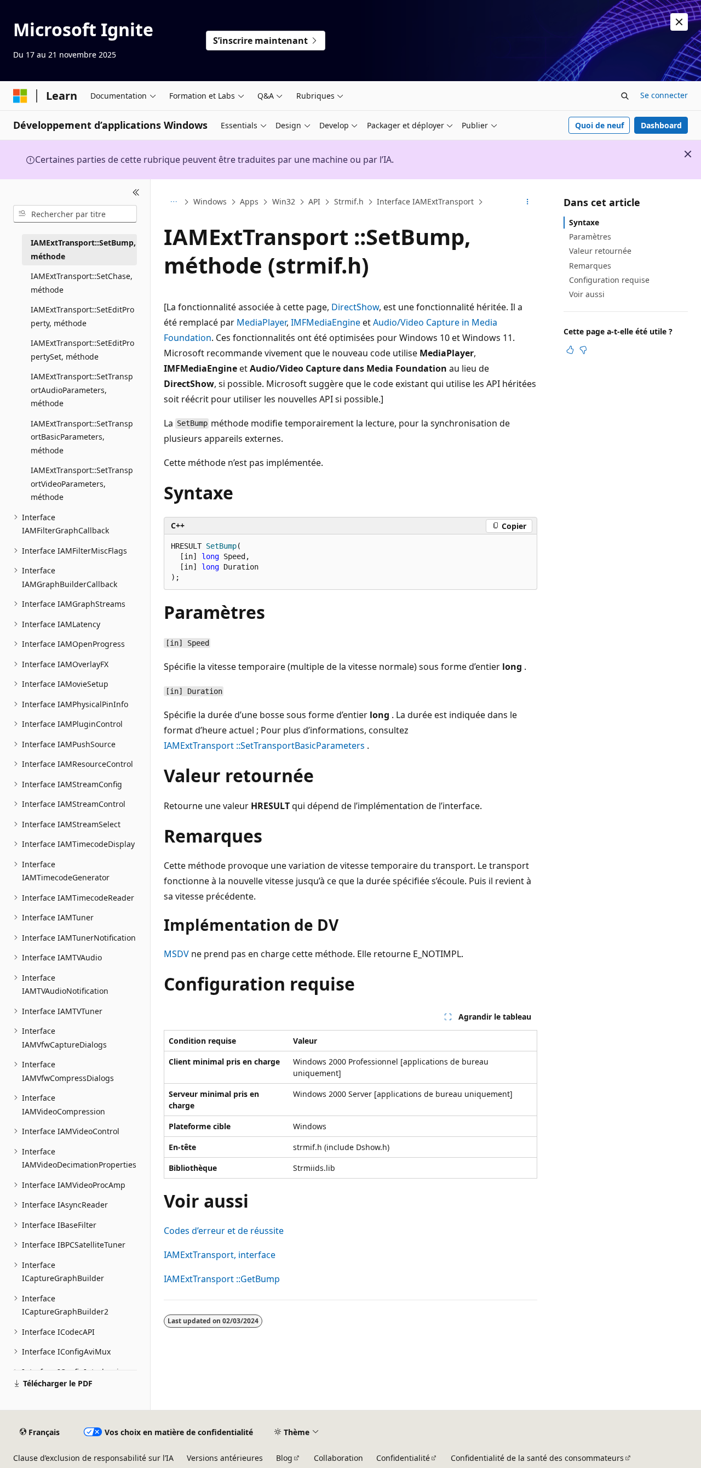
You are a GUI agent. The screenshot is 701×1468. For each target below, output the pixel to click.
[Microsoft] (20, 96)
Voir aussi (587, 294)
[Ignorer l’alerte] (679, 22)
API (314, 201)
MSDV (176, 954)
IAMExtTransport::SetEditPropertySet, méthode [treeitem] (82, 350)
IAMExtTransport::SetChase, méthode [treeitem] (82, 283)
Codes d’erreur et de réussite (224, 1231)
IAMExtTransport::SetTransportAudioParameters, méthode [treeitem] (82, 389)
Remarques (590, 265)
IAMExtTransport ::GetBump (222, 1279)
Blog (284, 1458)
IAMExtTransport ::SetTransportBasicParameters (264, 745)
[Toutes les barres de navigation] (173, 202)
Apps (249, 201)
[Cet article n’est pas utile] (583, 349)
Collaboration (338, 1458)
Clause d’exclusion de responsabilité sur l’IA (93, 1458)
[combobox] (75, 214)
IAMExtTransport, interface (219, 1255)
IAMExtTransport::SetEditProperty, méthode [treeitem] (82, 316)
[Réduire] (136, 192)
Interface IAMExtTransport (425, 201)
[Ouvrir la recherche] (625, 96)
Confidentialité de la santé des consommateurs (537, 1458)
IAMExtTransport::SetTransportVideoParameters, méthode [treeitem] (82, 483)
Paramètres (590, 236)
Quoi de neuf (599, 125)
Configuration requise (609, 280)
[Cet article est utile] (570, 349)
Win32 (283, 201)
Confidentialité (403, 1458)
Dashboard (661, 125)
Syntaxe (584, 222)
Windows (210, 201)
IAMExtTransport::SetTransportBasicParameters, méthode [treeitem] (82, 437)
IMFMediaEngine (325, 322)
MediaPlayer (261, 322)
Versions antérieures (225, 1458)
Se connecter (664, 95)
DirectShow (355, 307)
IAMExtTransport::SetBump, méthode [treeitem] (83, 249)
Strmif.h (349, 201)
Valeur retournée (600, 251)
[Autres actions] (527, 202)
